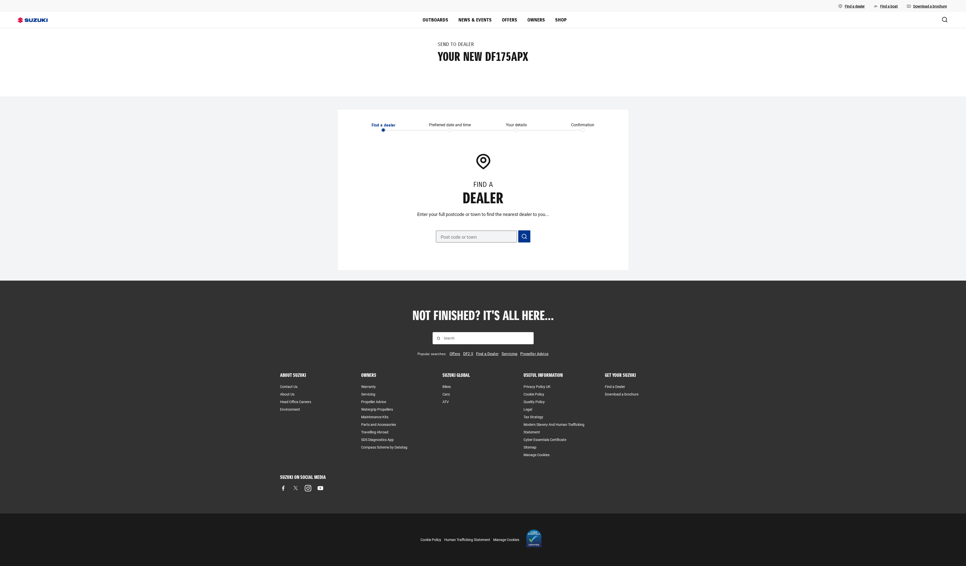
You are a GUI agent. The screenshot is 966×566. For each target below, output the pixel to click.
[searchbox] (486, 338)
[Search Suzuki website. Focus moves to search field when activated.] (945, 20)
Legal (528, 409)
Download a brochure (621, 394)
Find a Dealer (615, 387)
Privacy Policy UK (537, 387)
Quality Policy (534, 402)
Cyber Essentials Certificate (545, 440)
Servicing (368, 394)
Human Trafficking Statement (467, 540)
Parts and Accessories (378, 425)
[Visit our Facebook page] (283, 488)
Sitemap (530, 447)
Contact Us (289, 387)
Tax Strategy (533, 417)
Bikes (446, 387)
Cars (446, 394)
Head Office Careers (295, 402)
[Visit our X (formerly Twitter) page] (295, 488)
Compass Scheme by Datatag (384, 447)
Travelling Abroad (374, 432)
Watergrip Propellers (377, 409)
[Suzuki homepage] (32, 20)
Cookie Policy (534, 394)
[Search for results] (438, 338)
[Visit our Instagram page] (308, 488)
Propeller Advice (373, 402)
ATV (445, 402)
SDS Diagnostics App (377, 440)
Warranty (368, 387)
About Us (287, 394)
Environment (290, 409)
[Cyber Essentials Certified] (534, 540)
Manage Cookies (537, 455)
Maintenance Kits (374, 417)
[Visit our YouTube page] (320, 488)
